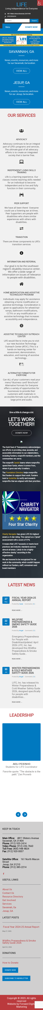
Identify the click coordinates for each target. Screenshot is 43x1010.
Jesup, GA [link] (7, 911)
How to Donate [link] (10, 962)
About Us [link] (7, 889)
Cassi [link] (21, 604)
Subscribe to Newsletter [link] (16, 978)
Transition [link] (21, 237)
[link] (40, 3)
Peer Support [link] (21, 203)
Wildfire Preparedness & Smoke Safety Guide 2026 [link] (24, 623)
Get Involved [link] (9, 900)
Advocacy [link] (21, 139)
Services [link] (7, 903)
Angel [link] (21, 630)
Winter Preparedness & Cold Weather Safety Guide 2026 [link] (26, 670)
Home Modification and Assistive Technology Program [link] (21, 293)
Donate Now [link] (10, 970)
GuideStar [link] (13, 478)
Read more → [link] (17, 610)
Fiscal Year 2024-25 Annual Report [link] (24, 599)
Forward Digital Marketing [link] (26, 1005)
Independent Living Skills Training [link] (21, 171)
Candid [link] (17, 463)
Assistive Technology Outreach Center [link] (21, 335)
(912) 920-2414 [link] (11, 16)
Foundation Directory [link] (14, 472)
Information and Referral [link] (21, 261)
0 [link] (34, 604)
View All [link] (21, 70)
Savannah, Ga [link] (9, 907)
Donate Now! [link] (31, 27)
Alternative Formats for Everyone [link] (21, 374)
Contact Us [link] (8, 893)
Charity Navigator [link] (9, 534)
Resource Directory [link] (12, 896)
